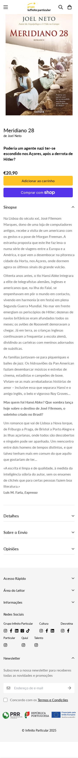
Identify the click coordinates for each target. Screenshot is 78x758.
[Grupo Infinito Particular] (39, 7)
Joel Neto (15, 136)
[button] (70, 7)
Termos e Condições (53, 700)
